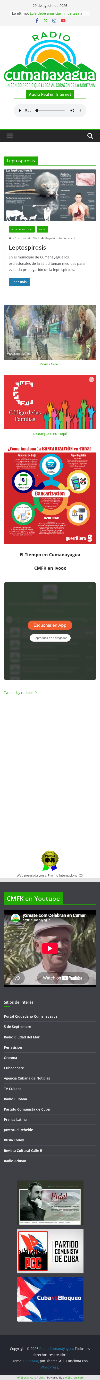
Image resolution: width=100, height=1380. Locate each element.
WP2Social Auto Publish (31, 1377)
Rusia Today (14, 1140)
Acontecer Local (22, 229)
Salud (42, 229)
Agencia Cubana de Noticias (27, 1078)
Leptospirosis (27, 247)
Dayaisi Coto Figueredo (60, 238)
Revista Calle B (50, 364)
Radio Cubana (15, 1099)
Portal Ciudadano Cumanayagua (31, 1016)
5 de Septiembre (17, 1026)
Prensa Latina (15, 1119)
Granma (10, 1057)
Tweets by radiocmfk (20, 692)
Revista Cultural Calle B (23, 1150)
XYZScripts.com (74, 1377)
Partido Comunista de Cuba (27, 1109)
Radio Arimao (15, 1160)
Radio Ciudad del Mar (22, 1037)
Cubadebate (14, 1068)
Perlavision (13, 1047)
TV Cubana (13, 1088)
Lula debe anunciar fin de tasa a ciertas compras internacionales (56, 16)
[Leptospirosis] (50, 195)
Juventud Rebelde (18, 1129)
